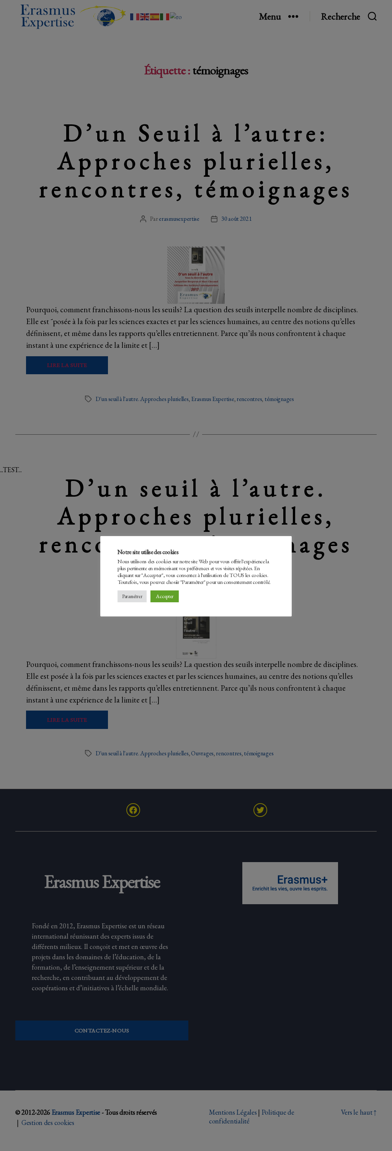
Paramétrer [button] (132, 596)
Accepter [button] (164, 596)
